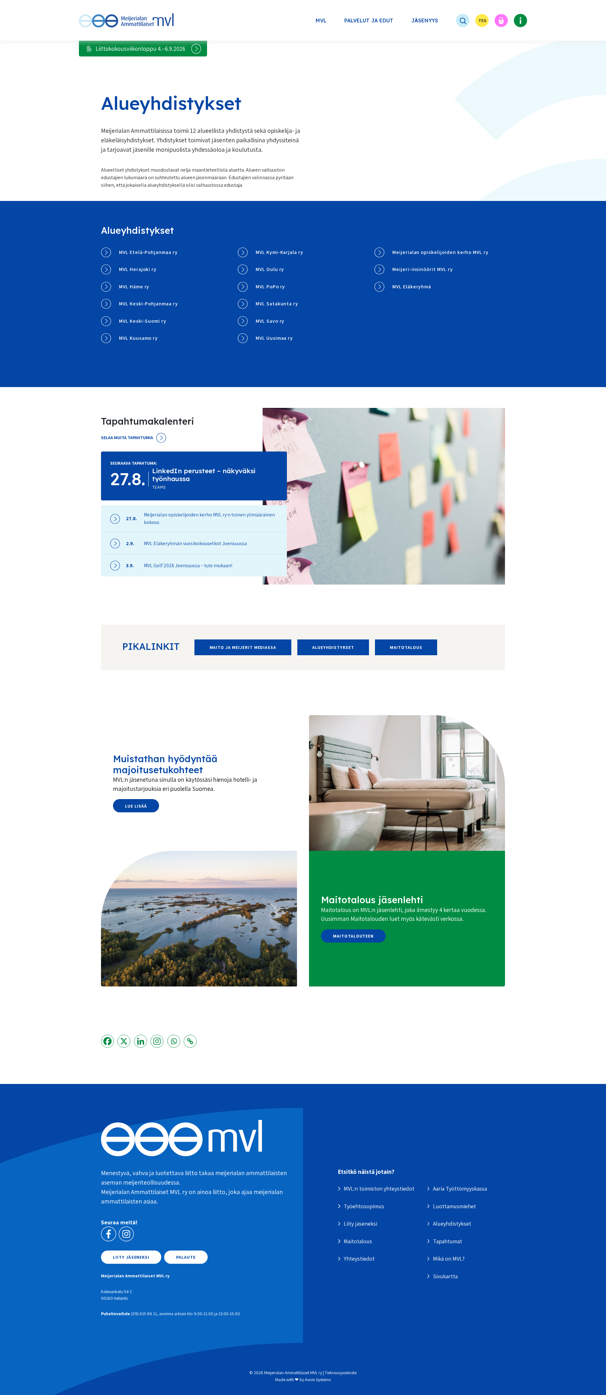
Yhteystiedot (359, 1258)
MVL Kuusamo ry (138, 338)
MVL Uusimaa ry (274, 338)
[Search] (456, 20)
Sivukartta (445, 1276)
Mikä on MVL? (449, 1258)
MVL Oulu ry (270, 269)
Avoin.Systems (318, 1379)
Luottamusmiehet (454, 1206)
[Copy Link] (190, 1041)
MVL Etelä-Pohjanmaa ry (148, 252)
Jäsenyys (424, 20)
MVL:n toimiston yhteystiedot (379, 1188)
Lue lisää (136, 806)
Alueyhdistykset (333, 647)
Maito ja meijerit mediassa (243, 647)
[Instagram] (157, 1041)
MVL (321, 20)
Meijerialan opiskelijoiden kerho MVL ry (440, 252)
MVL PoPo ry (270, 286)
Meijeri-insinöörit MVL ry (422, 269)
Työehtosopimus (364, 1206)
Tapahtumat (447, 1241)
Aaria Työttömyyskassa (460, 1188)
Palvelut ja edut (368, 20)
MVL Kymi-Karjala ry (279, 252)
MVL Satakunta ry (277, 303)
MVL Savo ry (270, 321)
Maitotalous (406, 647)
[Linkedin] (140, 1041)
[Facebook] (107, 1041)
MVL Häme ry (134, 286)
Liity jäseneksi (131, 1257)
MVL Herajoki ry (138, 269)
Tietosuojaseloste (341, 1372)
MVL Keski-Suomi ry (142, 321)
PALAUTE (186, 1257)
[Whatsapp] (173, 1041)
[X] (123, 1041)
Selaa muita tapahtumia (127, 437)
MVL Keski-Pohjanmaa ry (148, 303)
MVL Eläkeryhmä (411, 286)
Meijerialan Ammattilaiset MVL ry (293, 1372)
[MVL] (126, 20)
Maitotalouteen (353, 936)
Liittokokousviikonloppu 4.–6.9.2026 (140, 48)
